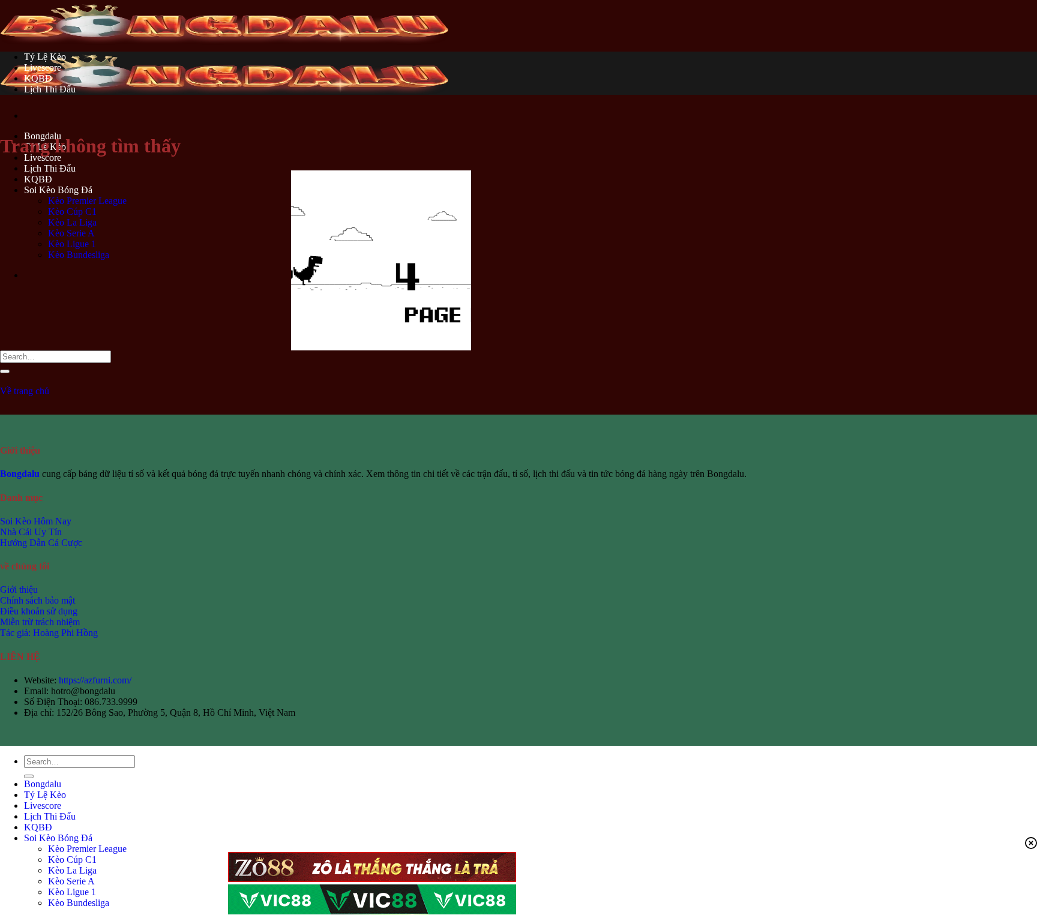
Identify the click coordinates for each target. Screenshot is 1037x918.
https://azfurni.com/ (95, 680)
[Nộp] (5, 371)
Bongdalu (42, 784)
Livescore (42, 157)
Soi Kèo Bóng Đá (58, 838)
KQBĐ (38, 78)
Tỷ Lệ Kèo (45, 57)
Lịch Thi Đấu (50, 168)
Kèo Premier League (87, 849)
